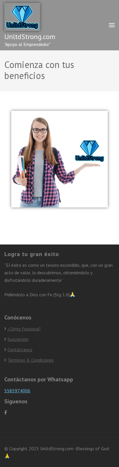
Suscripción (18, 339)
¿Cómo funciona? (24, 329)
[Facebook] (5, 412)
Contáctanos (20, 349)
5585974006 (17, 391)
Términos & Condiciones (31, 360)
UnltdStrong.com (29, 36)
